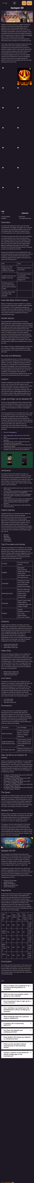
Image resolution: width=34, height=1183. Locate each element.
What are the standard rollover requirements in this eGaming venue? (15, 1045)
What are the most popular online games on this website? (16, 995)
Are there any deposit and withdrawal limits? (13, 1031)
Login (24, 3)
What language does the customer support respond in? (16, 1017)
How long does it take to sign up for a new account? (17, 1002)
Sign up (29, 3)
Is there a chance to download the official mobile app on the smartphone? (16, 1054)
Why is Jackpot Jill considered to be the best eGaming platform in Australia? (17, 987)
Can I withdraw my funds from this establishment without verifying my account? (17, 1009)
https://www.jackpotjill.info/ (11, 434)
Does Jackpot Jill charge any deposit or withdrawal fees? (17, 1038)
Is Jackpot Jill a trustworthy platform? (14, 1024)
